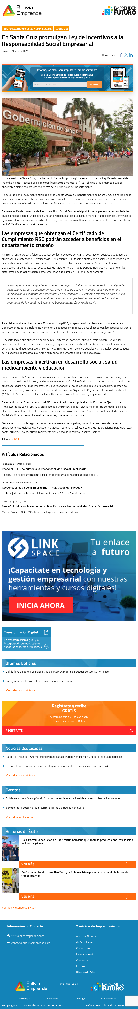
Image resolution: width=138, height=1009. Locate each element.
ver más (27, 864)
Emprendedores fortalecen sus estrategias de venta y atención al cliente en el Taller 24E (57, 766)
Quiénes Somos (84, 942)
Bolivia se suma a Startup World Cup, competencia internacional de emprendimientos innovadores (63, 798)
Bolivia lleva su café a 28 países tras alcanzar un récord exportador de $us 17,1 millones (57, 671)
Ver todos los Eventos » (20, 817)
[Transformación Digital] (26, 639)
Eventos (80, 966)
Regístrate (14, 730)
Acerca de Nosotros (86, 936)
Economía (62, 29)
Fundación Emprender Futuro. (46, 1005)
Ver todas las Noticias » (20, 690)
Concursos (82, 960)
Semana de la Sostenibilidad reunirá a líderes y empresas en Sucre (45, 807)
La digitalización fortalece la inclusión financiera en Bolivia (39, 681)
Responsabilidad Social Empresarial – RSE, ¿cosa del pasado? (42, 487)
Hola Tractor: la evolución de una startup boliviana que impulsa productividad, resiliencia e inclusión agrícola (77, 841)
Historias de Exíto (85, 972)
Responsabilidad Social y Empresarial (27, 29)
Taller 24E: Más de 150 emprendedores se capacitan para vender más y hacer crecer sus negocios (64, 756)
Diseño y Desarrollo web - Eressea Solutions (110, 1005)
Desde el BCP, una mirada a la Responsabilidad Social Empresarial (44, 469)
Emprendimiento (85, 954)
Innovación (52, 998)
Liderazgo (80, 998)
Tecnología (24, 998)
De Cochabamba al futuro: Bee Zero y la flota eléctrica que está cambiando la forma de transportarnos (74, 874)
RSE (16, 439)
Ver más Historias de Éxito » (19, 907)
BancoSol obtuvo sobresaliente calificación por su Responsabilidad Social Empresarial (57, 506)
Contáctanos (83, 948)
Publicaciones (108, 998)
